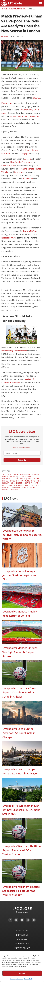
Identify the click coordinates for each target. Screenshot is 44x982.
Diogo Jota (25, 153)
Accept (22, 973)
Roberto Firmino (8, 237)
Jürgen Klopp (7, 103)
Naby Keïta (6, 487)
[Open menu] (40, 3)
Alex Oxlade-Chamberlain (21, 162)
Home (4, 9)
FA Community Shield (30, 481)
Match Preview (31, 485)
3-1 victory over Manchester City (24, 116)
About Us (22, 939)
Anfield (13, 476)
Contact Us (22, 935)
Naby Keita (27, 178)
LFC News (11, 498)
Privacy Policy (28, 979)
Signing (14, 489)
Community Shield (10, 479)
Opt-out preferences (16, 979)
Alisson (27, 158)
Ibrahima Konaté (26, 168)
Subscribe (22, 460)
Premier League (20, 487)
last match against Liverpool (14, 350)
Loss (4, 485)
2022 (4, 474)
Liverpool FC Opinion (17, 9)
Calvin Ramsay (8, 165)
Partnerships (22, 943)
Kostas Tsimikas (31, 483)
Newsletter (22, 930)
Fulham (5, 483)
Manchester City (15, 485)
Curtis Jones (19, 172)
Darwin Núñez (29, 231)
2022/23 (36, 97)
